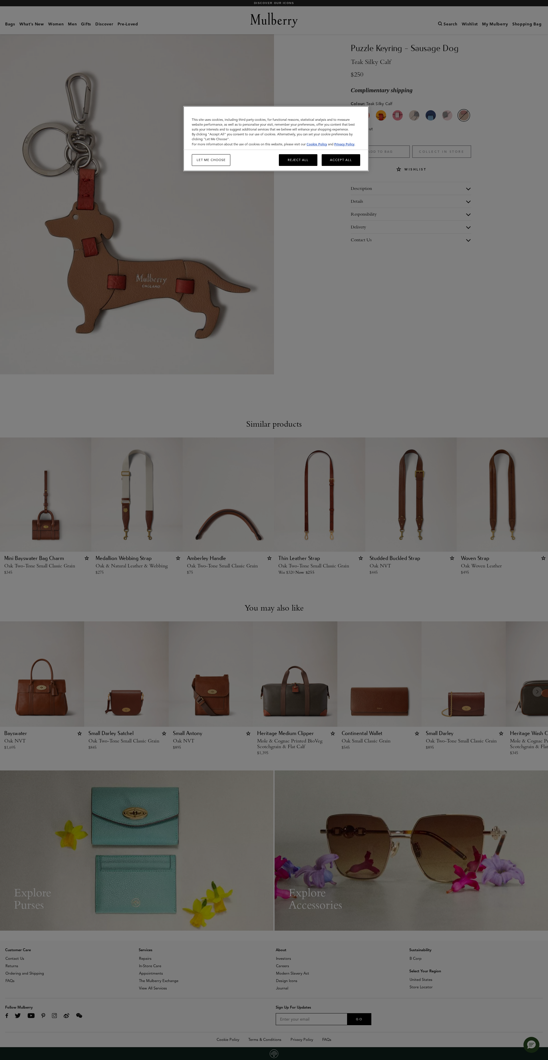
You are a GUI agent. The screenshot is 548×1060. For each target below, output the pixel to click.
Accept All (341, 160)
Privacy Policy (344, 144)
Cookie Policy (317, 144)
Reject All (298, 160)
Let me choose (211, 160)
